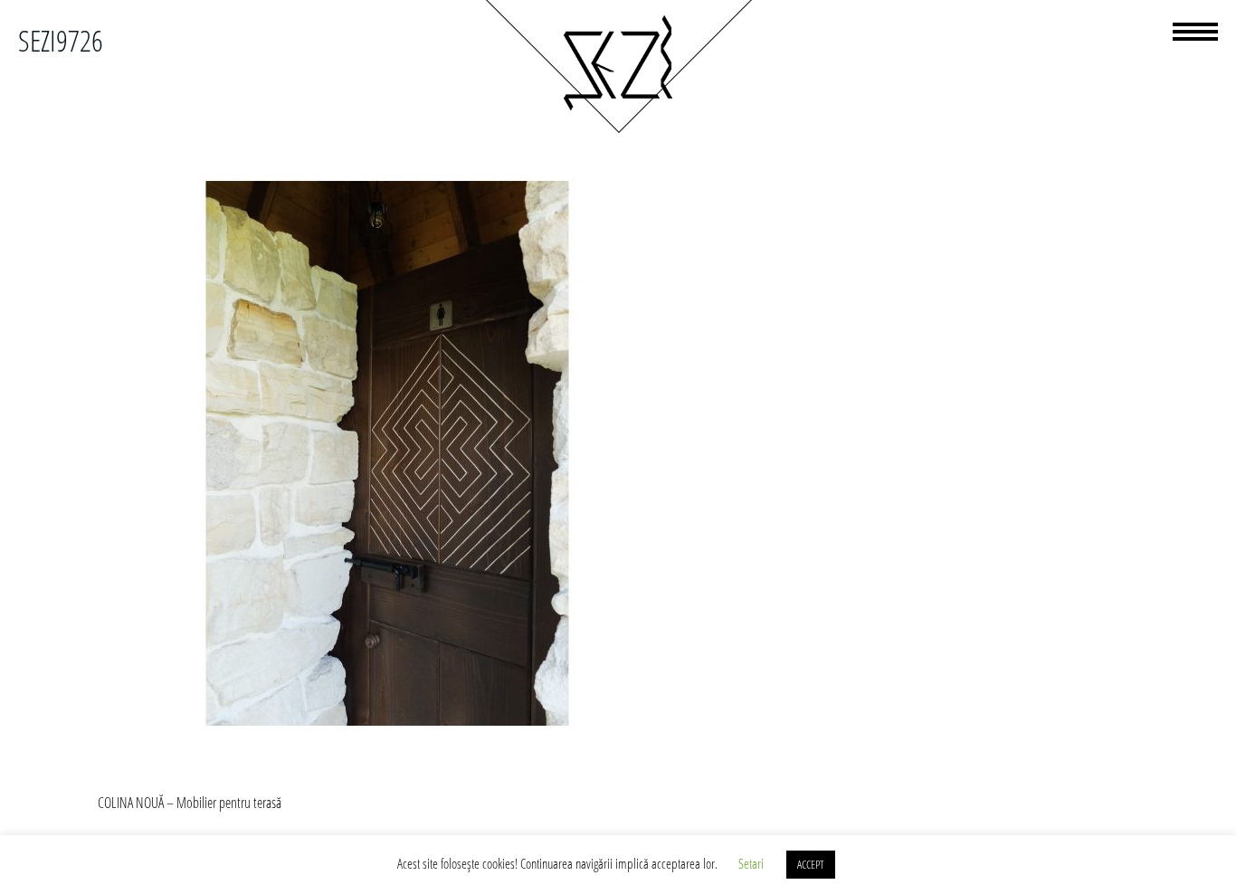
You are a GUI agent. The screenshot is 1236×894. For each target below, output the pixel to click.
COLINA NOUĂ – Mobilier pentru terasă (189, 803)
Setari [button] (751, 863)
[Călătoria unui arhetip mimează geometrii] (618, 130)
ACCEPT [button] (810, 864)
